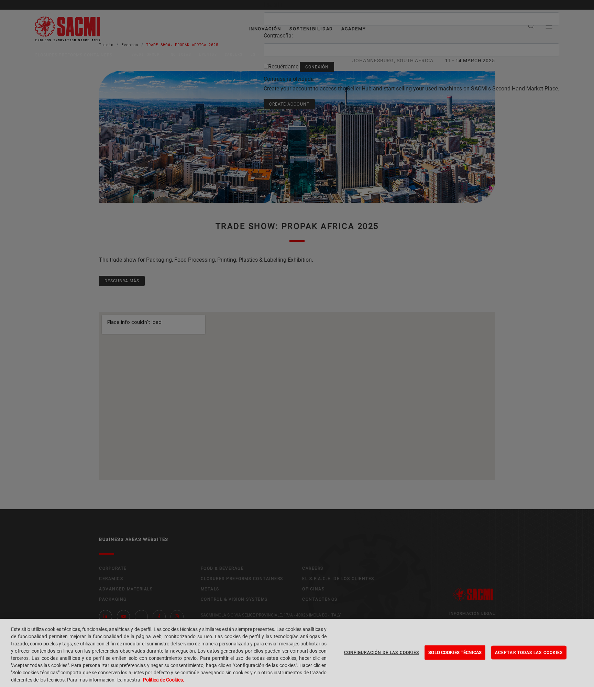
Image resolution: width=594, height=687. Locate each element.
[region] (297, 653)
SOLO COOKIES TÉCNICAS (455, 652)
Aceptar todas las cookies (529, 652)
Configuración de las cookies (381, 652)
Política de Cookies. (163, 680)
